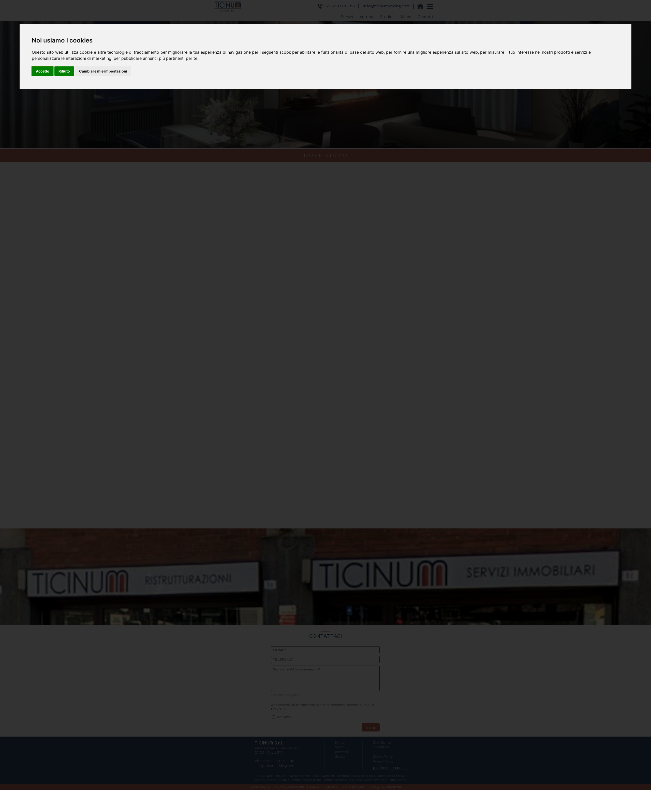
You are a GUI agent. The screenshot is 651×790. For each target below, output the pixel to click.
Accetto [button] (42, 71)
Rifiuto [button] (64, 71)
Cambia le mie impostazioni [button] (103, 71)
